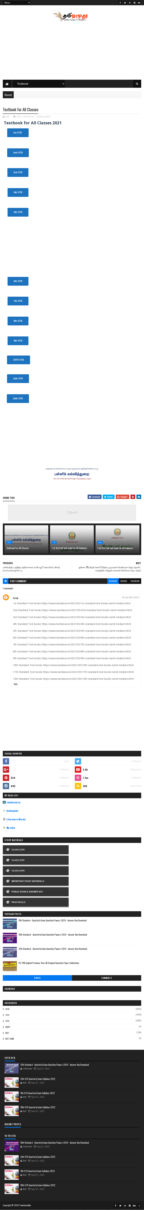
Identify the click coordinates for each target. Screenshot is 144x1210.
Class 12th (18, 850)
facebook (135, 581)
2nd (100, 542)
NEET (7, 1033)
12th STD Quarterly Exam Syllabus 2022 (37, 1079)
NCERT (7, 1027)
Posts (37, 978)
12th (7, 1021)
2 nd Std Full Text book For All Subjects (115, 548)
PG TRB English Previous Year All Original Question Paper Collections (49, 963)
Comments (106, 978)
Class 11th (18, 860)
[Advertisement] (72, 51)
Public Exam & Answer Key (27, 892)
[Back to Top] (139, 1206)
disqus (123, 581)
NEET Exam (9, 1038)
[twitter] (125, 3)
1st (54, 542)
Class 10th (18, 871)
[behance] (139, 3)
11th (7, 1015)
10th (7, 1009)
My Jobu (10, 827)
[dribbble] (130, 3)
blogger (113, 581)
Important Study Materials (28, 881)
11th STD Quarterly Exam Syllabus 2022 (37, 1093)
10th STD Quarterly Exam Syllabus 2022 (37, 1107)
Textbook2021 (43, 116)
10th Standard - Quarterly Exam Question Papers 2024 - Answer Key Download (53, 934)
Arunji (15, 598)
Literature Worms (16, 819)
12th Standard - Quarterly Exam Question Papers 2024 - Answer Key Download (53, 948)
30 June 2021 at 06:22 (130, 597)
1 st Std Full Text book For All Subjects (69, 548)
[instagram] (134, 3)
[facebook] (120, 3)
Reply (15, 684)
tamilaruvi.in (13, 802)
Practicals (18, 902)
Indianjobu (12, 810)
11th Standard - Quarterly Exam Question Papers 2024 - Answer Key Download (53, 920)
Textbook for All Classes (17, 548)
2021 (19, 116)
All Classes (28, 116)
